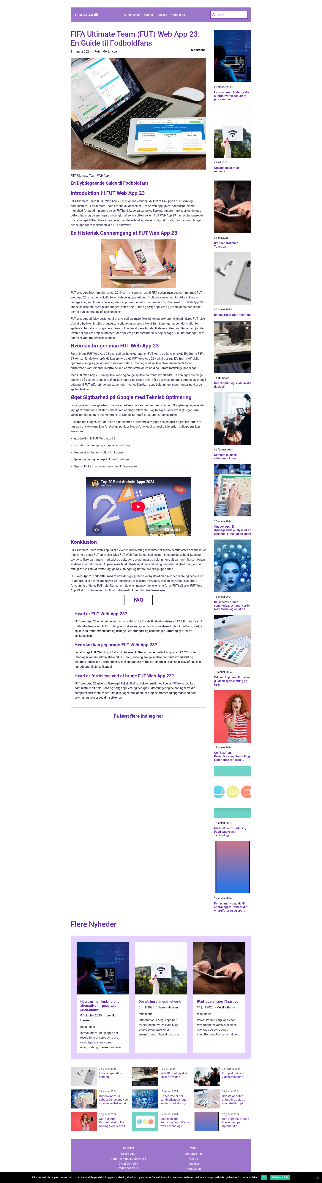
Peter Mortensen (105, 51)
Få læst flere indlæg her (138, 716)
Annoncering (132, 15)
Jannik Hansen (168, 1007)
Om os (148, 15)
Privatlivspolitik (280, 1177)
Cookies (162, 15)
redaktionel (198, 50)
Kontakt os (178, 15)
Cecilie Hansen (227, 1007)
